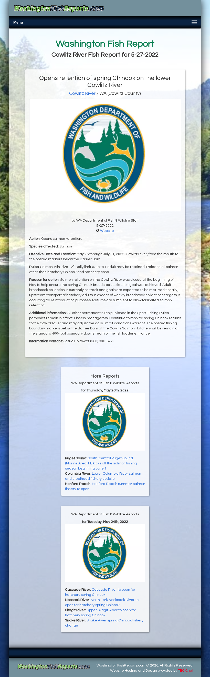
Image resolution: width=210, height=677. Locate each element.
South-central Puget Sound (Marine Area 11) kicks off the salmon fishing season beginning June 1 (101, 463)
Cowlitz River (82, 93)
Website (107, 231)
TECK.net (185, 670)
